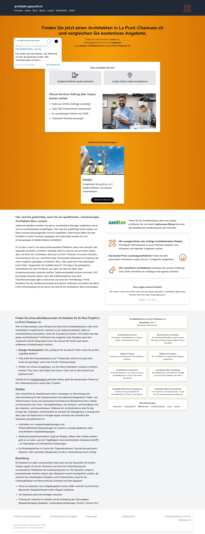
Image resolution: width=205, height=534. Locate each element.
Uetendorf (117, 406)
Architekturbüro (38, 379)
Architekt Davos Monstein (127, 370)
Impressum (91, 516)
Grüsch (177, 406)
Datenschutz (128, 516)
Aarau (28, 10)
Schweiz (18, 10)
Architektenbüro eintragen (63, 516)
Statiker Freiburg (127, 354)
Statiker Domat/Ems (167, 354)
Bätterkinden (143, 406)
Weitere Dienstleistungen (27, 516)
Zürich (72, 10)
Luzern (50, 10)
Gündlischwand (157, 406)
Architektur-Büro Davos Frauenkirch (127, 389)
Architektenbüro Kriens (127, 335)
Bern (35, 10)
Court (169, 406)
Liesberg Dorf (130, 406)
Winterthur (61, 10)
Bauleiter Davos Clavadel (168, 335)
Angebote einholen (102, 200)
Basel (42, 10)
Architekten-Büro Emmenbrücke (167, 389)
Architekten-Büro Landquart (168, 370)
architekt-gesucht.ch (28, 6)
